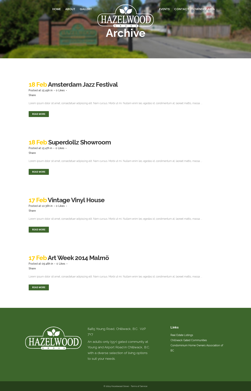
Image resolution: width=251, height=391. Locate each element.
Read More (38, 114)
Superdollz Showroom (79, 142)
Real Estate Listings (182, 335)
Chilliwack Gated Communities (189, 340)
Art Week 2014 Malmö (78, 257)
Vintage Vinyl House (76, 200)
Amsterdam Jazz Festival (83, 84)
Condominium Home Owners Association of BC (197, 348)
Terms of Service (139, 386)
